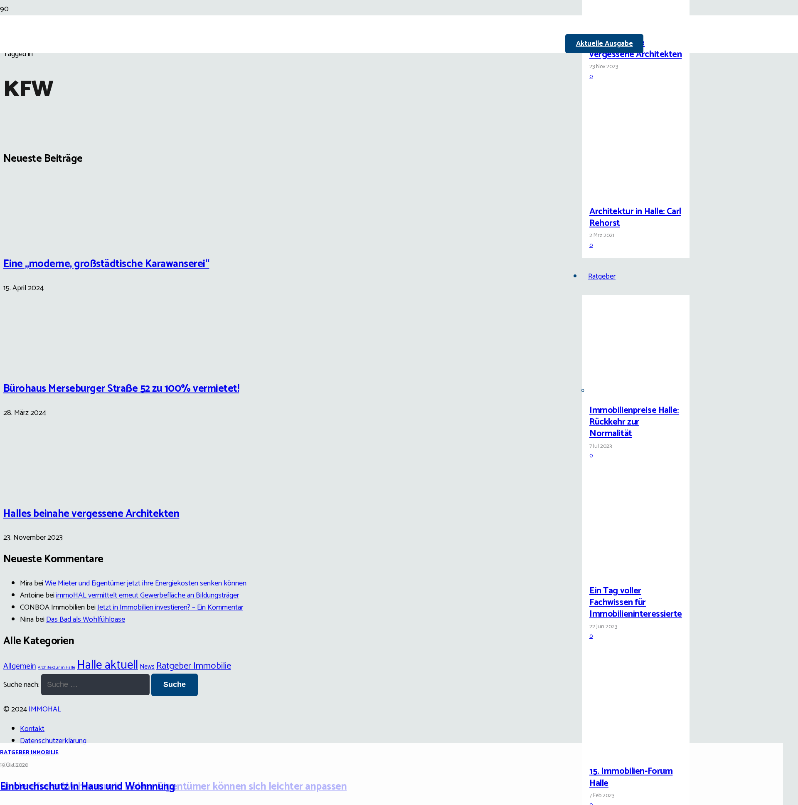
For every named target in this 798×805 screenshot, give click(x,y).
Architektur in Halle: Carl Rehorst (635, 217)
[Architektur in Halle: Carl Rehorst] (620, 192)
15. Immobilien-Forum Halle (630, 777)
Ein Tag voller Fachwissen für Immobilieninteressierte (635, 602)
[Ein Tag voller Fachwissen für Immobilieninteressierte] (620, 571)
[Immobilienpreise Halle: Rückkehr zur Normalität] (620, 391)
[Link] (357, 96)
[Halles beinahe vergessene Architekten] (620, 23)
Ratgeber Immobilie (29, 753)
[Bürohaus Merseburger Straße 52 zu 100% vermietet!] (34, 362)
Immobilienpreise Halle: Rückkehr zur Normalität (634, 422)
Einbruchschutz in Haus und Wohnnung (87, 786)
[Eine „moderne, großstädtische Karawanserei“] (34, 237)
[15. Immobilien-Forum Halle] (620, 752)
